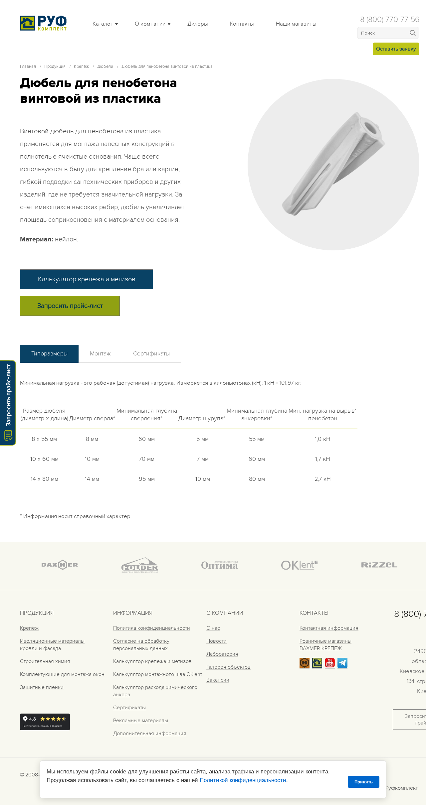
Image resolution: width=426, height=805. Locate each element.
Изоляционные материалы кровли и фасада (52, 645)
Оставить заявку (396, 49)
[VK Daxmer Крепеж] (305, 666)
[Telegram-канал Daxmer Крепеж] (342, 666)
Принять (363, 781)
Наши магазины (296, 24)
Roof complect (45, 23)
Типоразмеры (49, 353)
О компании (150, 24)
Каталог (103, 24)
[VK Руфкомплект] (317, 666)
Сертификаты (151, 353)
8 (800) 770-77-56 (389, 19)
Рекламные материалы (140, 720)
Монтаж (100, 353)
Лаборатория (222, 654)
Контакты (242, 24)
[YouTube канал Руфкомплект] (330, 666)
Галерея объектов (228, 667)
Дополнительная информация (149, 733)
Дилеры (197, 24)
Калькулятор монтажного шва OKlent (157, 674)
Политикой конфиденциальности (243, 780)
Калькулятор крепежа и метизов (86, 279)
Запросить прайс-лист (70, 306)
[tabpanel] (333, 164)
